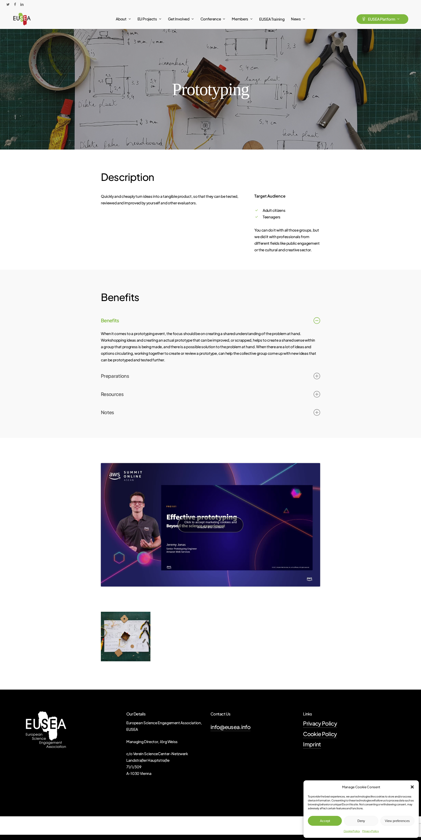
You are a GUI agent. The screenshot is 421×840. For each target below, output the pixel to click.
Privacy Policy (370, 831)
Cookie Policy (352, 831)
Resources (112, 394)
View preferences (397, 821)
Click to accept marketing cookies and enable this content (210, 524)
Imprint (312, 744)
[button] (412, 787)
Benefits (110, 320)
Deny (361, 821)
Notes (107, 412)
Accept (325, 821)
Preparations (115, 376)
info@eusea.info (230, 726)
